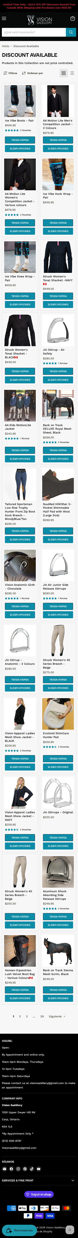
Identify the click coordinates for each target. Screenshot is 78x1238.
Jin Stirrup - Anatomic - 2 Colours (20, 662)
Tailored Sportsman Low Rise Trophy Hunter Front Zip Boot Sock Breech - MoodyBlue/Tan (20, 511)
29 (42, 1016)
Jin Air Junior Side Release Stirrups (55, 586)
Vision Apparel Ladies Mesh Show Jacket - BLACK (20, 737)
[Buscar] (71, 32)
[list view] (72, 73)
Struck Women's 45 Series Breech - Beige (56, 663)
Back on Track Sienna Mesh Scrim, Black (58, 972)
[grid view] (63, 73)
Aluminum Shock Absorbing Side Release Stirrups (54, 895)
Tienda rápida (20, 140)
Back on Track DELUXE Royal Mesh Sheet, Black (57, 428)
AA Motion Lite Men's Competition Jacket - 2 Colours (58, 124)
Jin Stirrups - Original (58, 812)
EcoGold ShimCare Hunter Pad (56, 735)
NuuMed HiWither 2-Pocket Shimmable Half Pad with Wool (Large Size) (57, 509)
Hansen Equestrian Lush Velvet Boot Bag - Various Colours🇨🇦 (20, 974)
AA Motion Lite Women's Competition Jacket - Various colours (20, 199)
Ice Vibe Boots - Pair (19, 120)
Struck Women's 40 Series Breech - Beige (18, 895)
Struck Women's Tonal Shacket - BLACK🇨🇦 (16, 353)
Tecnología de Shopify (39, 1231)
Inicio (5, 46)
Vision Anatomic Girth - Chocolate (20, 586)
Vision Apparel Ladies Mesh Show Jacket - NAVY (20, 816)
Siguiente (56, 1016)
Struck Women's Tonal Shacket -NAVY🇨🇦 (58, 280)
